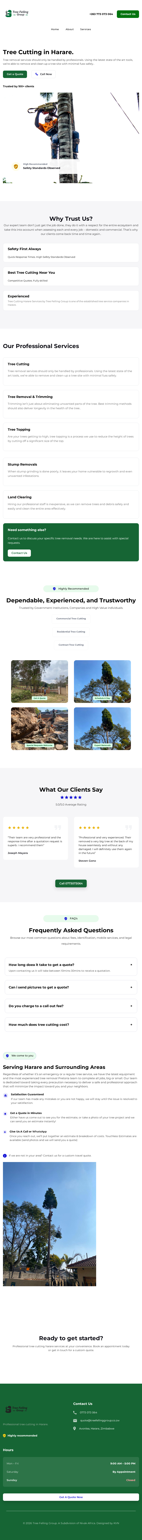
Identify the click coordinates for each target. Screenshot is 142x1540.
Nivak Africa (87, 1523)
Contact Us (128, 14)
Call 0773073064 (71, 883)
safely (89, 63)
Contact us (50, 1155)
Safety (27, 168)
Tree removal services (22, 371)
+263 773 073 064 (101, 14)
